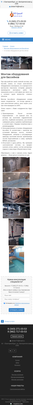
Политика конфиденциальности (13, 401)
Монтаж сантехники (17, 379)
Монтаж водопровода (17, 377)
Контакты (17, 365)
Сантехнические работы (17, 389)
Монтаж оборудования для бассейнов (16, 48)
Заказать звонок (16, 27)
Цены (17, 362)
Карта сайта (26, 401)
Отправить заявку (16, 310)
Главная (5, 46)
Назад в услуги (9, 321)
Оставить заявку (17, 33)
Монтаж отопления (17, 374)
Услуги (12, 46)
